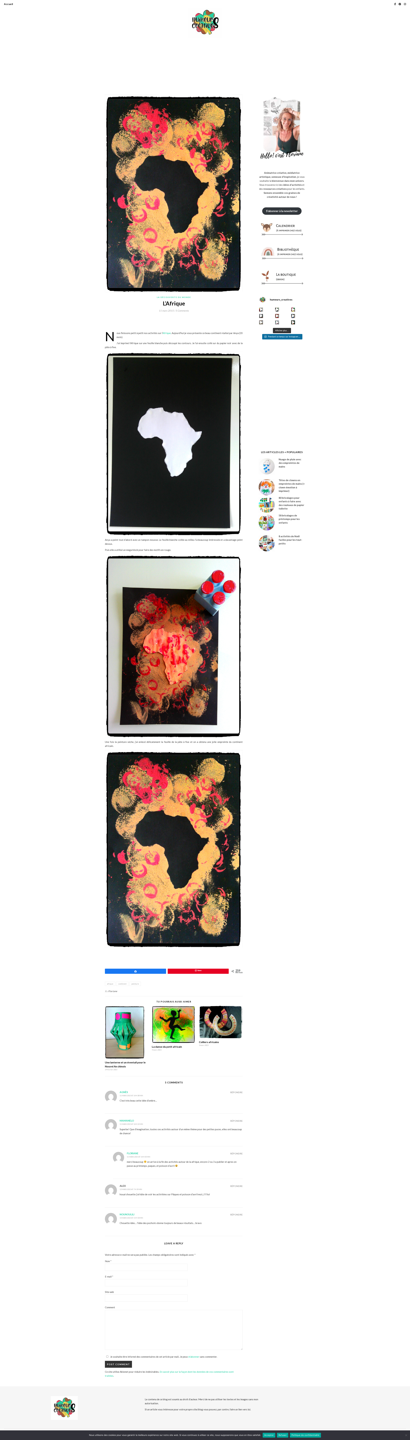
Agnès (124, 1092)
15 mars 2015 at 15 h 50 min (131, 1218)
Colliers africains (209, 1041)
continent (122, 984)
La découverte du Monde (174, 297)
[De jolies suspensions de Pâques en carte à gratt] (277, 310)
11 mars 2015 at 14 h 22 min (131, 1124)
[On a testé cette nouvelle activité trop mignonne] (293, 316)
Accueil (8, 4)
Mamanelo (127, 1120)
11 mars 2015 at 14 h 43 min (138, 1157)
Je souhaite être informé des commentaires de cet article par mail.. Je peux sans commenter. (163, 1356)
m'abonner (193, 1356)
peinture (135, 984)
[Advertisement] (205, 64)
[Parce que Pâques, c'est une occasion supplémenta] (261, 310)
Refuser (283, 1435)
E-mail (109, 1276)
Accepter (269, 1435)
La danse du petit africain (167, 1046)
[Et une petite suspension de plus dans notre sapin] (293, 322)
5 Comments (182, 310)
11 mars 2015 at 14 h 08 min (131, 1095)
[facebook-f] (395, 4)
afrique (110, 984)
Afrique (167, 333)
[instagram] (405, 4)
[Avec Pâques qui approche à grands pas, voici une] (293, 310)
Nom (108, 1261)
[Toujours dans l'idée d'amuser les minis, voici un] (277, 316)
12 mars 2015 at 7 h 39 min (131, 1189)
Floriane (112, 991)
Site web (109, 1291)
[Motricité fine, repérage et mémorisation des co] (261, 316)
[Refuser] (406, 1435)
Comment (110, 1307)
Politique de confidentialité (305, 1435)
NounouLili (127, 1214)
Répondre (236, 1092)
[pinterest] (400, 4)
